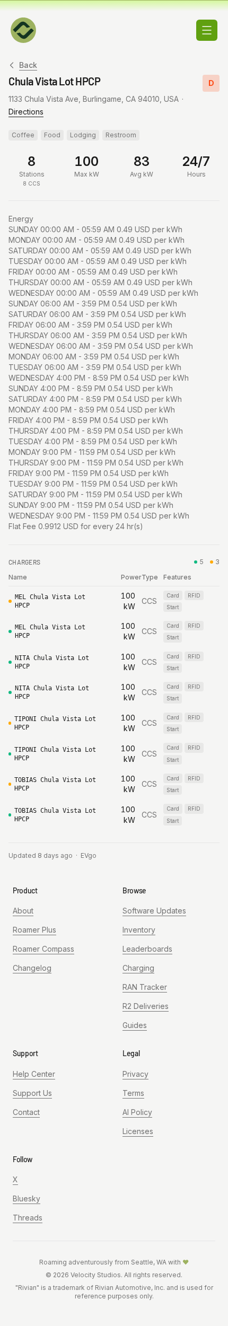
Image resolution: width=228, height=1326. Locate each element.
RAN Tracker (144, 986)
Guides (134, 1025)
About (23, 910)
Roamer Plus (34, 929)
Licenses (137, 1131)
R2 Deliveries (145, 1006)
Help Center (34, 1073)
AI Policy (137, 1112)
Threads (27, 1217)
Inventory (138, 929)
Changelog (32, 967)
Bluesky (26, 1198)
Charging (138, 967)
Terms (133, 1092)
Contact (26, 1112)
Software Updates (154, 910)
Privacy (135, 1073)
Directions (25, 111)
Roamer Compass (43, 948)
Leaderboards (147, 948)
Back (28, 64)
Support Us (32, 1092)
